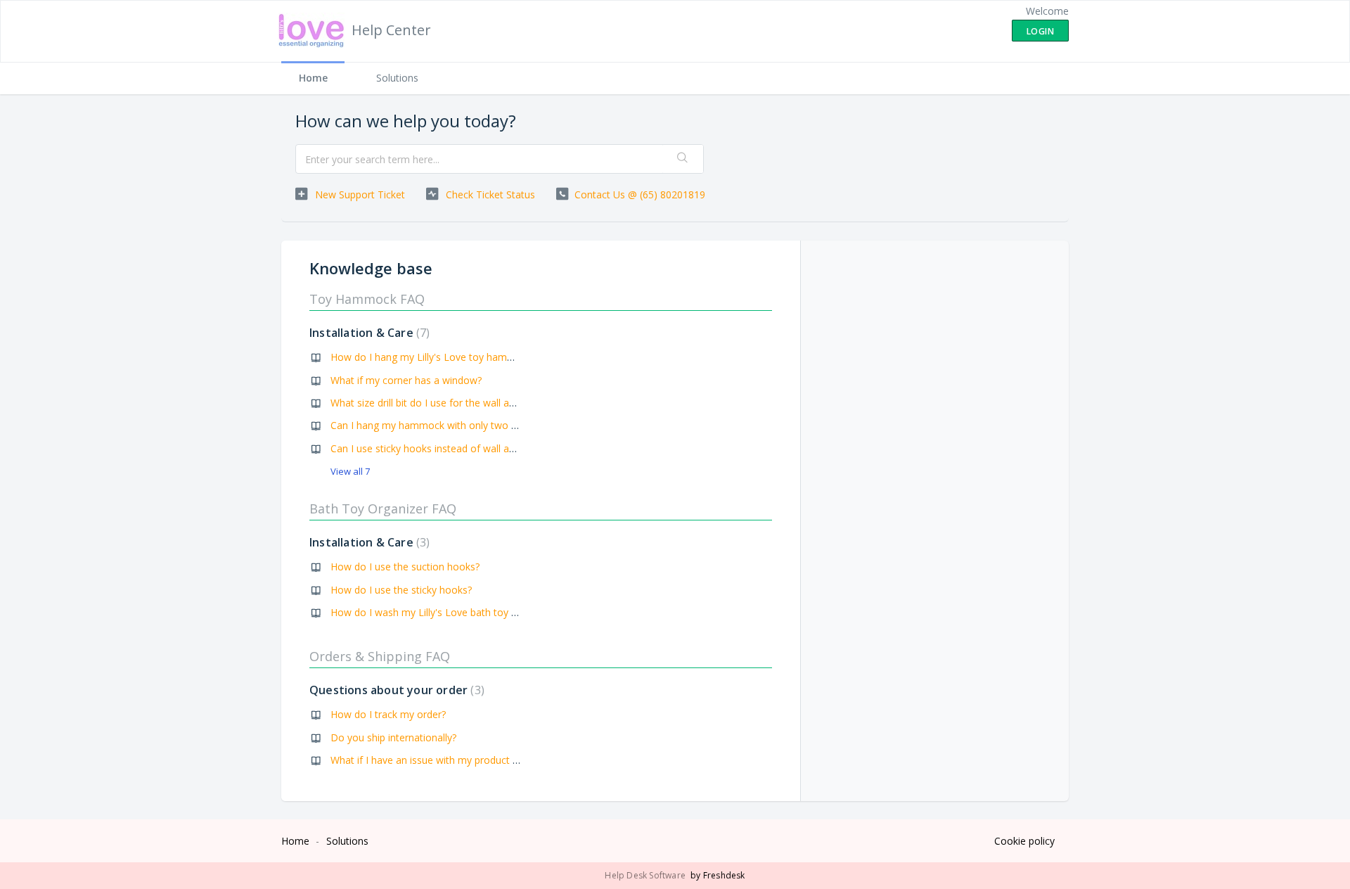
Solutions (397, 77)
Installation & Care (367, 332)
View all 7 (350, 471)
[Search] (682, 159)
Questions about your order (395, 690)
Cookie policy (1024, 841)
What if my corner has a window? (406, 380)
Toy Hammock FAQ (367, 298)
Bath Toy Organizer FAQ (382, 508)
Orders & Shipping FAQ (379, 656)
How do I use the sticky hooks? (401, 589)
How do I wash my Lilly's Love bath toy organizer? (444, 612)
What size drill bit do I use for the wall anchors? (437, 402)
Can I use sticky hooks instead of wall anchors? (437, 448)
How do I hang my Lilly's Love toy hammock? (433, 357)
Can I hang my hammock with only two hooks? (437, 425)
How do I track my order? (388, 714)
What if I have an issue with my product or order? (442, 760)
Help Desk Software (646, 875)
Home (313, 77)
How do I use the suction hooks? (405, 566)
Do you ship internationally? (393, 737)
